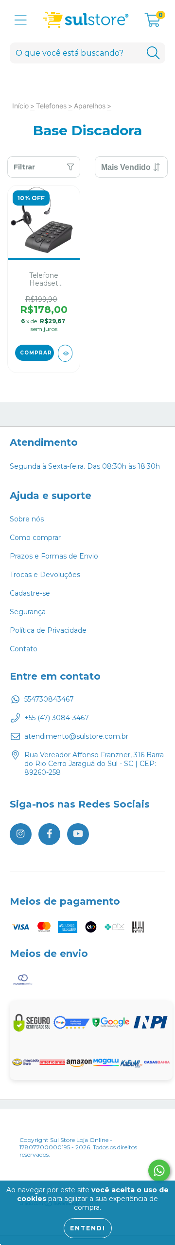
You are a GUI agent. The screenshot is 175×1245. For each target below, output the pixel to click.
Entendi (87, 1228)
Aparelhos (89, 106)
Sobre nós (27, 519)
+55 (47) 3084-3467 (56, 717)
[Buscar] (153, 53)
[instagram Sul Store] (21, 834)
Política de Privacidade (48, 630)
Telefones (51, 106)
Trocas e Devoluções (45, 574)
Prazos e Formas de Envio (54, 556)
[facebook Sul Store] (49, 834)
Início (20, 106)
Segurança (28, 611)
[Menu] (21, 20)
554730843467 (49, 699)
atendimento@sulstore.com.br (76, 736)
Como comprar (35, 537)
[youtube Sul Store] (78, 834)
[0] (152, 22)
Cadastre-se (30, 593)
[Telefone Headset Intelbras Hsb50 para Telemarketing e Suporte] (65, 353)
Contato (23, 648)
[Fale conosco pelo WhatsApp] (159, 1171)
